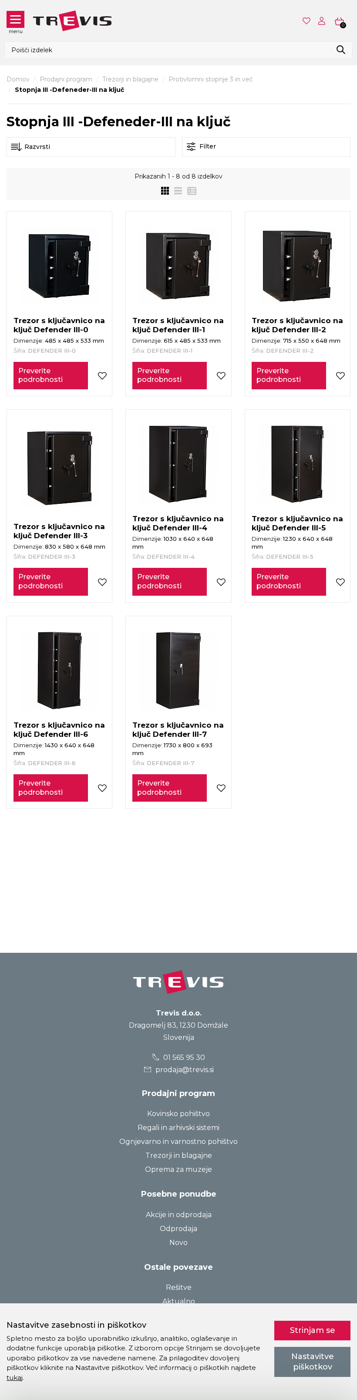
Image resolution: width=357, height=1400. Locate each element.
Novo (178, 1242)
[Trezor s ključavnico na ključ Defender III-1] (178, 266)
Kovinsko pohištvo (178, 1114)
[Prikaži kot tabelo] (189, 191)
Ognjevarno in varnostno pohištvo (178, 1141)
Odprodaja (178, 1229)
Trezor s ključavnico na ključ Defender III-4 (178, 523)
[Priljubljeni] (307, 20)
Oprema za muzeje (178, 1169)
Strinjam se (312, 1330)
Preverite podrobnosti (40, 375)
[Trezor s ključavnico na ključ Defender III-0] (59, 266)
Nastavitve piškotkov (312, 1361)
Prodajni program (66, 79)
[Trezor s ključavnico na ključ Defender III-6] (59, 670)
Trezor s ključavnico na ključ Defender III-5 (297, 523)
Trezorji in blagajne (130, 79)
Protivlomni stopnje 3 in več (210, 79)
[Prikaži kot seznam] (175, 191)
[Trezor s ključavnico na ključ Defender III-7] (178, 670)
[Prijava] (323, 21)
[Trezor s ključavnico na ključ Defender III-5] (297, 464)
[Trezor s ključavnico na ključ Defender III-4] (178, 464)
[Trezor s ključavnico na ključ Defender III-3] (59, 468)
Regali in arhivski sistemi (178, 1127)
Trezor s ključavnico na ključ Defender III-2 (297, 325)
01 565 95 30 (183, 1057)
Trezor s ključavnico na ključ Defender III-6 (59, 730)
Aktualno (178, 1301)
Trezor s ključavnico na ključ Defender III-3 (59, 531)
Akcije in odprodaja (179, 1215)
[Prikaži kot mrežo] (165, 191)
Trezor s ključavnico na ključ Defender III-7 (178, 730)
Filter (207, 146)
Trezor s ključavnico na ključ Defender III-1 (178, 325)
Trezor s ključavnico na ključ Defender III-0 (59, 325)
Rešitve (179, 1287)
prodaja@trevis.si (184, 1070)
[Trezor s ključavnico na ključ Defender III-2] (297, 266)
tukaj (15, 1377)
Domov (18, 79)
